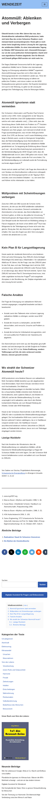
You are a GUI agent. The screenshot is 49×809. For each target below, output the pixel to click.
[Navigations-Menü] (44, 4)
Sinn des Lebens (8, 662)
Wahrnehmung (8, 693)
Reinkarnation (8, 697)
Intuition (6, 685)
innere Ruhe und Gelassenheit (14, 670)
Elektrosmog (6, 646)
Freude (5, 678)
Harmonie (6, 674)
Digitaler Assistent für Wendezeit (14, 784)
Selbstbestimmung (10, 701)
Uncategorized (7, 639)
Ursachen (6, 654)
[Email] (32, 552)
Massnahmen (8, 658)
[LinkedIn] (18, 552)
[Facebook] (4, 552)
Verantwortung (8, 666)
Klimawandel (6, 650)
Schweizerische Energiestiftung (13, 473)
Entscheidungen (9, 689)
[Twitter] (11, 552)
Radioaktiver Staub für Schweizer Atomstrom (22, 537)
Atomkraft (5, 643)
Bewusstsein (7, 709)
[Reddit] (39, 552)
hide (25, 605)
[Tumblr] (45, 552)
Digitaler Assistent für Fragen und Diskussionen (24, 595)
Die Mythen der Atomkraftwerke (16, 541)
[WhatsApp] (25, 552)
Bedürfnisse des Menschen (13, 705)
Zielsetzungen (8, 681)
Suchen (4, 580)
